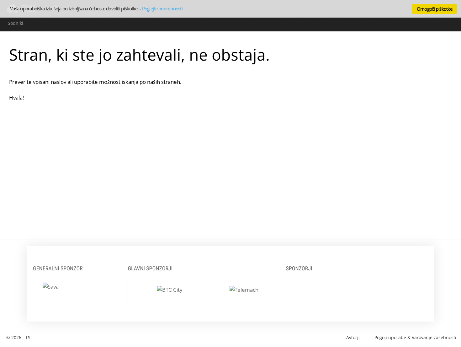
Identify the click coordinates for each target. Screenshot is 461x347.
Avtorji (353, 337)
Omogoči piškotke (434, 9)
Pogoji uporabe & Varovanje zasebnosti (415, 337)
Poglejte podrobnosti (162, 8)
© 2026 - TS (18, 337)
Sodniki (15, 23)
